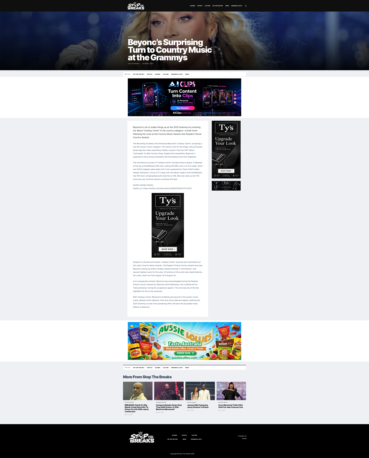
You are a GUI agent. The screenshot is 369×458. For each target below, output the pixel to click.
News (227, 5)
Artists (199, 5)
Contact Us (242, 436)
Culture (207, 5)
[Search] (245, 6)
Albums (192, 5)
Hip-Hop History (218, 5)
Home (244, 438)
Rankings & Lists (236, 5)
